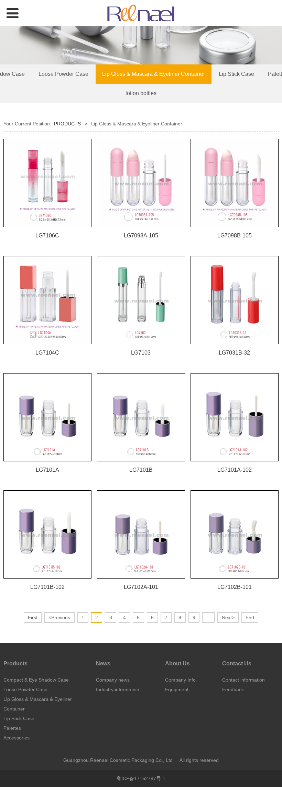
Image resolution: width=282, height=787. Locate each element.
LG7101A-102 (234, 470)
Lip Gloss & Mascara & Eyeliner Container (153, 74)
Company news (113, 680)
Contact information (243, 680)
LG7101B (141, 470)
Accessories (16, 737)
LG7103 (141, 352)
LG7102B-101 (234, 587)
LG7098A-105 (141, 235)
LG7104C (47, 352)
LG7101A (47, 470)
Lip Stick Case (236, 74)
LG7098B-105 (234, 235)
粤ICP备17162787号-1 (141, 778)
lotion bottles (141, 93)
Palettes (12, 728)
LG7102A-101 (141, 587)
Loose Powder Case (63, 74)
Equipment (176, 689)
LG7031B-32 (234, 352)
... (208, 617)
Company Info (180, 680)
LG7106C (47, 235)
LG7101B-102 (47, 587)
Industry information (117, 689)
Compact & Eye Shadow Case (36, 680)
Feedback (233, 689)
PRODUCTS (67, 123)
